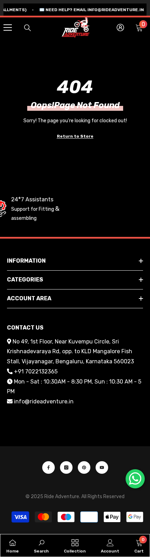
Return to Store (75, 136)
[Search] (27, 28)
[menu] (7, 27)
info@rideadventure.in (44, 401)
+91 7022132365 (36, 371)
